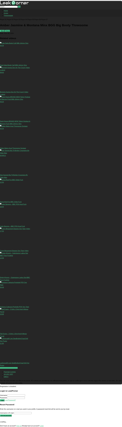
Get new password (6, 415)
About (2, 31)
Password (3, 398)
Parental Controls (10, 372)
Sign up (19, 426)
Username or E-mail (7, 413)
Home (6, 11)
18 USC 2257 (8, 374)
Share (7, 31)
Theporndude (8, 15)
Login (2, 400)
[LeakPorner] (14, 4)
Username (3, 395)
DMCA (6, 377)
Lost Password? (10, 400)
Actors (6, 13)
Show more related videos (9, 368)
